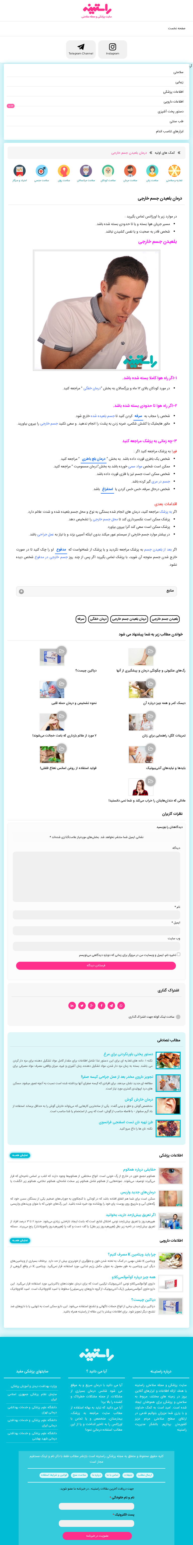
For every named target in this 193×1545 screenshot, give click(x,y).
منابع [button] (170, 591)
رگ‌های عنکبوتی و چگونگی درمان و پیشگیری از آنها (151, 670)
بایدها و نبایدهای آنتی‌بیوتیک (165, 768)
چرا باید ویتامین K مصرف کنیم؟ (132, 1255)
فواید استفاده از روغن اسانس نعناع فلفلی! (68, 768)
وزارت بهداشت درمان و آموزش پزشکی (34, 1386)
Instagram (112, 53)
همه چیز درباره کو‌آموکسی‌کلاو (134, 1277)
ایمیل (175, 922)
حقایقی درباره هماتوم (139, 1170)
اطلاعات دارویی (173, 102)
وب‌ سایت (174, 938)
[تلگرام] (111, 1005)
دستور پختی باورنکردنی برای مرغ (128, 1054)
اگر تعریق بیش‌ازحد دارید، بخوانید (131, 1215)
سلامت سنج (79, 1475)
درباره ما (96, 1475)
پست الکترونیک (123, 1514)
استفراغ (107, 489)
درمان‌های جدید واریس (138, 1192)
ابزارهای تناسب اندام (169, 131)
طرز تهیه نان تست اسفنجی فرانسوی (126, 1122)
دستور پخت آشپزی (170, 111)
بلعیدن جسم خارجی (165, 619)
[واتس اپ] (121, 1005)
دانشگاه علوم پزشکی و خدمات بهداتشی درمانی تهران (32, 1410)
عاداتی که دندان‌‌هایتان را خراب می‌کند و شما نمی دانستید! (147, 800)
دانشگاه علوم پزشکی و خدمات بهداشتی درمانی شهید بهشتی (32, 1436)
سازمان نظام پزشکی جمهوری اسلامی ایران (32, 1397)
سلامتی (178, 72)
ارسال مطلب (145, 1475)
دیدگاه (176, 848)
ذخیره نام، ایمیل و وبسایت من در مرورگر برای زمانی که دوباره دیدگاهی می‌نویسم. (127, 955)
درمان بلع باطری (93, 459)
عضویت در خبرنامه (97, 1535)
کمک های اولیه (165, 153)
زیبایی (179, 82)
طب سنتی (176, 121)
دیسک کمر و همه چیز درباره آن (164, 703)
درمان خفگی (98, 619)
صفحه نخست (176, 28)
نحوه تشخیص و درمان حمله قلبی (74, 703)
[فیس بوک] (101, 1005)
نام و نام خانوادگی (122, 1497)
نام (177, 907)
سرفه (138, 416)
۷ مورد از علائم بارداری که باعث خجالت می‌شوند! (64, 735)
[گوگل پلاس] (91, 1005)
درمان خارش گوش (139, 1100)
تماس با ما (112, 1475)
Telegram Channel (81, 53)
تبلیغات (128, 1475)
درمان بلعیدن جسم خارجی (129, 619)
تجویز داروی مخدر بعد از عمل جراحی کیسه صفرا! (117, 1077)
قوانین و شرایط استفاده (54, 1475)
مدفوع (61, 550)
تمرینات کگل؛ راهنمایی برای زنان (163, 735)
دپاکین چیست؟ (85, 670)
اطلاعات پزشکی (173, 92)
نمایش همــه (20, 1155)
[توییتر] (82, 1005)
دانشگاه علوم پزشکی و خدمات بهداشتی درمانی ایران (32, 1423)
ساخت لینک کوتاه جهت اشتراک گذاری (151, 1016)
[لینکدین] (72, 1005)
